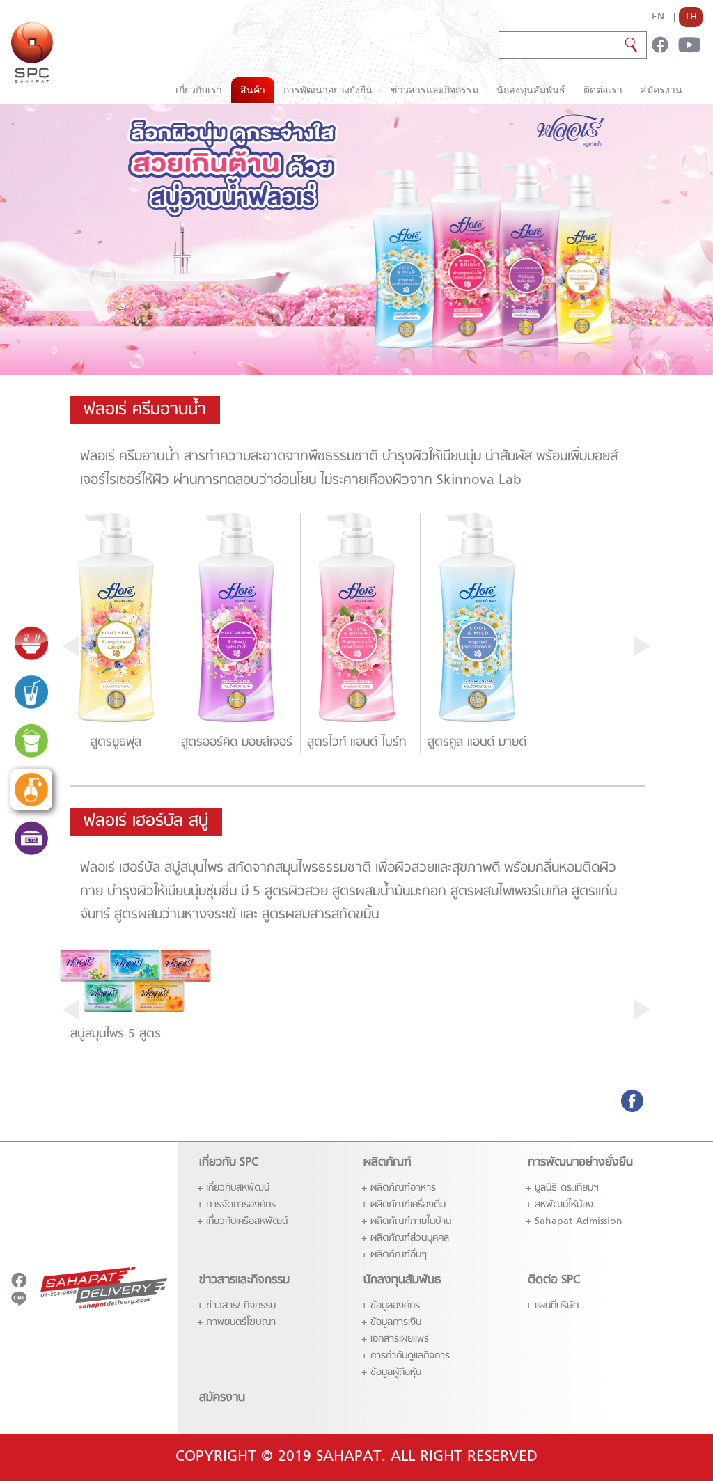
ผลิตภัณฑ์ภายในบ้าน (410, 1222)
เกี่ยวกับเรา (198, 89)
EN (658, 17)
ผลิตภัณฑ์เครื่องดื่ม (408, 1205)
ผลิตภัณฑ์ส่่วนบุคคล (409, 1238)
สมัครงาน (661, 89)
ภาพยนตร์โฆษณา (241, 1323)
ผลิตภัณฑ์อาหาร (403, 1188)
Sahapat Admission (578, 1222)
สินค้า (252, 89)
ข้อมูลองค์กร (395, 1306)
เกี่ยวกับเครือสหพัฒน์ (247, 1222)
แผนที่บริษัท (557, 1306)
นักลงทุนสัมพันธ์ (530, 89)
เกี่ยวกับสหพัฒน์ (237, 1188)
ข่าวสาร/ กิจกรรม (241, 1306)
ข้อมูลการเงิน (395, 1323)
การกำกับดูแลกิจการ (410, 1356)
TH (690, 17)
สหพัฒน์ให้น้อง (564, 1205)
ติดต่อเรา (602, 89)
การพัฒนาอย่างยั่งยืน (328, 89)
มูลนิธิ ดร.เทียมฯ (567, 1188)
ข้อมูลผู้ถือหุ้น (395, 1373)
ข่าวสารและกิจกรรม (434, 89)
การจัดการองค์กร (241, 1205)
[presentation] (71, 646)
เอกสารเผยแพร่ (399, 1339)
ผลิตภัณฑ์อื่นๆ (398, 1255)
